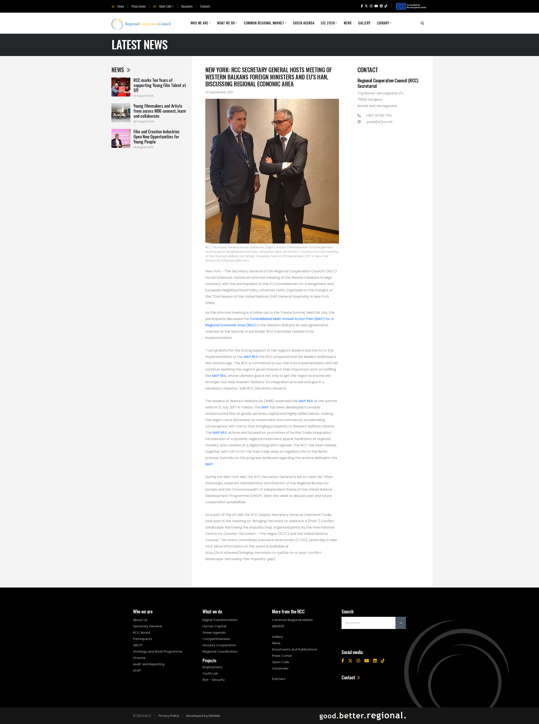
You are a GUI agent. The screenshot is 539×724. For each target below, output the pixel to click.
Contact (349, 677)
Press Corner (139, 6)
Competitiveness (216, 639)
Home (120, 6)
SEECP (137, 645)
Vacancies (186, 6)
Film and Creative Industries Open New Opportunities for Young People (156, 136)
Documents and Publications (294, 649)
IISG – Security (214, 679)
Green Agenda (303, 23)
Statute (139, 658)
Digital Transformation (220, 620)
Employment (212, 667)
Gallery (364, 23)
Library (383, 23)
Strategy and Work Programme (157, 651)
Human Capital (214, 626)
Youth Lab (210, 673)
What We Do (226, 23)
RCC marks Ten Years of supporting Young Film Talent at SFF (159, 85)
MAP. (209, 464)
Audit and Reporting (148, 664)
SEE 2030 (328, 23)
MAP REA (251, 356)
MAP (265, 407)
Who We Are (199, 23)
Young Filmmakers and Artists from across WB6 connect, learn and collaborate (159, 111)
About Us (140, 620)
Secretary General (147, 626)
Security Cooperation (219, 645)
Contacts (205, 6)
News (348, 23)
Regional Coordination (220, 651)
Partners (278, 679)
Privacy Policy (169, 715)
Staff (137, 670)
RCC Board (141, 632)
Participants (142, 639)
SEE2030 (278, 626)
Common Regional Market (264, 23)
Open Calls (165, 6)
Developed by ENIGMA (203, 715)
